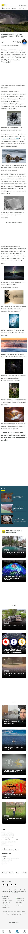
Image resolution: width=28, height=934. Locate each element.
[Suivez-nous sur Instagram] (7, 885)
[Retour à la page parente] (9, 7)
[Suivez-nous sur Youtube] (11, 885)
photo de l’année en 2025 (11, 139)
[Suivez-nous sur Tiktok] (15, 885)
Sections (21, 8)
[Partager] (2, 42)
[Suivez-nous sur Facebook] (3, 885)
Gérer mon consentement (9, 842)
